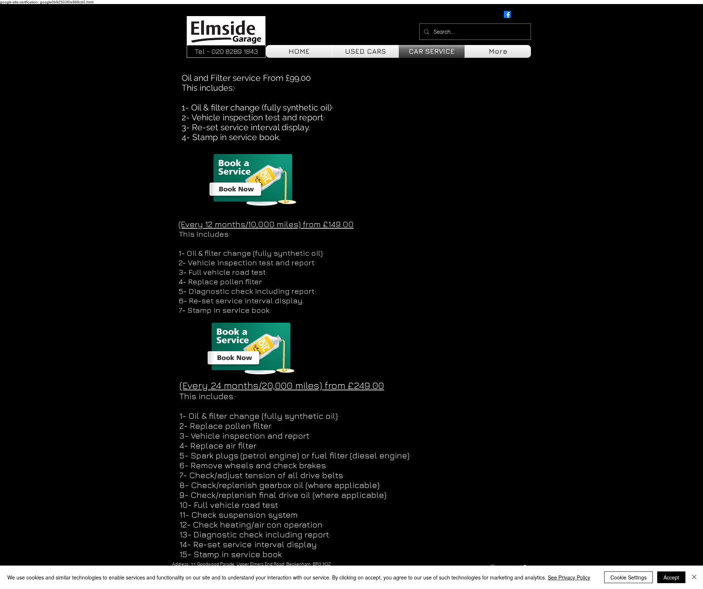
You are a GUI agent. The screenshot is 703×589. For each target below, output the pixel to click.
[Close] (694, 577)
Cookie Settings (628, 577)
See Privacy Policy (569, 577)
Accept (671, 577)
